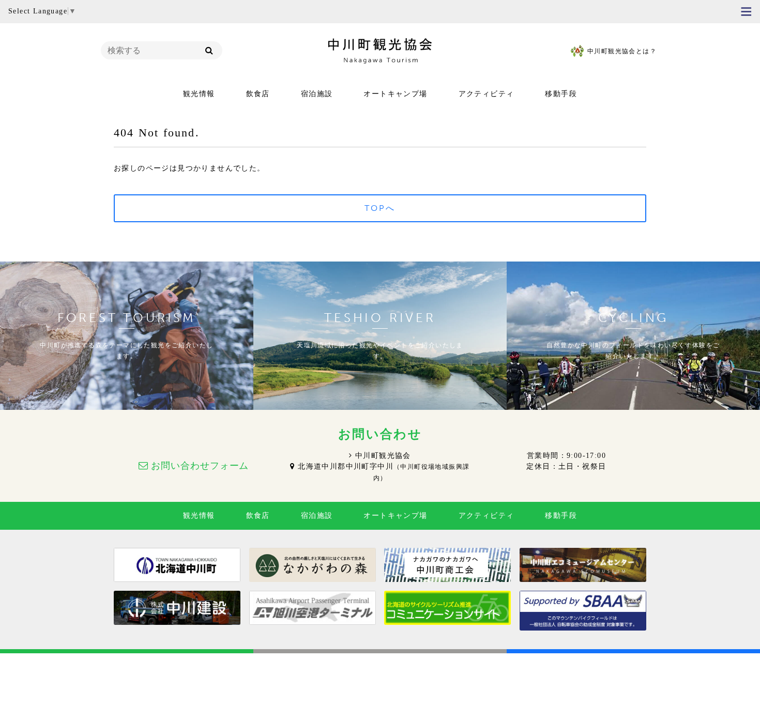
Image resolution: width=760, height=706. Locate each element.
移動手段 (561, 94)
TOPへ (380, 208)
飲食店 (258, 94)
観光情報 (199, 94)
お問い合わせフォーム (200, 465)
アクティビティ (486, 94)
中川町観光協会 (383, 455)
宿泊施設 (317, 94)
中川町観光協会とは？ (622, 51)
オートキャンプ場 (395, 94)
